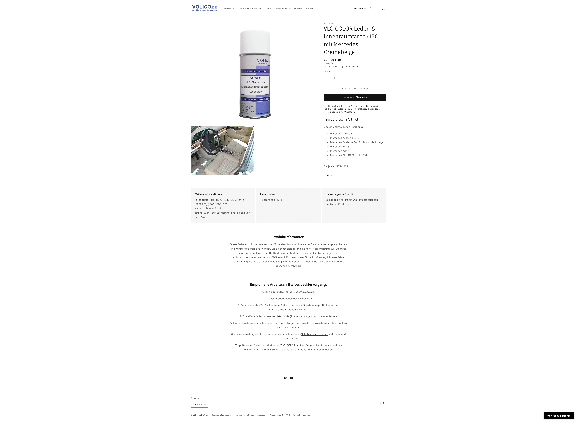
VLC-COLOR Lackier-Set (295, 345)
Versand (296, 415)
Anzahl (327, 72)
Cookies (306, 415)
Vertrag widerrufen (559, 415)
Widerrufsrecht (276, 415)
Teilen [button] (330, 175)
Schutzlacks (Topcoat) (314, 334)
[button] (249, 8)
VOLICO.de (203, 415)
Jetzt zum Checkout (355, 97)
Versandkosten (351, 66)
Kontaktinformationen (244, 415)
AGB (288, 415)
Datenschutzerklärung (221, 415)
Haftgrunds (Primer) (288, 316)
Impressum (262, 415)
